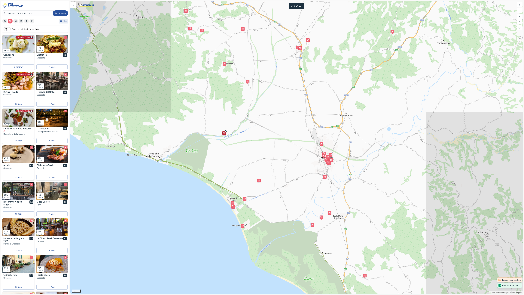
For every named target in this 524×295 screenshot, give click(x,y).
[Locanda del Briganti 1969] (18, 227)
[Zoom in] (519, 16)
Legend (519, 292)
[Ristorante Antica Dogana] (18, 191)
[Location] (519, 27)
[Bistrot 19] (52, 44)
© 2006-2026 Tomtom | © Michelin (502, 292)
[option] (4, 21)
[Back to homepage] (13, 5)
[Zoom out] (519, 21)
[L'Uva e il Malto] (18, 81)
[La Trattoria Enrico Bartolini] (18, 118)
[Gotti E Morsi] (52, 191)
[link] (509, 280)
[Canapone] (18, 44)
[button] (326, 159)
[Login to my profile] (519, 4)
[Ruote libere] (52, 264)
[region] (296, 147)
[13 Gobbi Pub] (18, 264)
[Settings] (519, 10)
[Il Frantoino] (52, 118)
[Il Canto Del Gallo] (52, 81)
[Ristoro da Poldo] (52, 154)
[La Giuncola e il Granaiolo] (52, 227)
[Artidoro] (18, 154)
